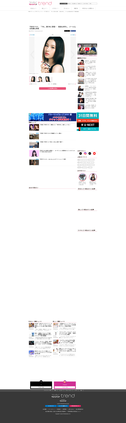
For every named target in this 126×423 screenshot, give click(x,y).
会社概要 (44, 409)
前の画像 (32, 34)
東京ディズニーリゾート (82, 159)
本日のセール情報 (87, 8)
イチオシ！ (55, 8)
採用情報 (64, 409)
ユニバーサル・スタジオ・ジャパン (87, 162)
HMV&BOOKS (74, 405)
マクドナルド (84, 167)
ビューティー (41, 11)
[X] (80, 153)
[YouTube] (94, 153)
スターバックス (91, 159)
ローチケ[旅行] (62, 405)
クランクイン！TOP (47, 390)
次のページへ (71, 84)
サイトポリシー (51, 409)
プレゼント (66, 8)
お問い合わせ (71, 409)
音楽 (81, 390)
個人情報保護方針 (79, 409)
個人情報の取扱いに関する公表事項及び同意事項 (55, 411)
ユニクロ (84, 164)
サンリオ (90, 167)
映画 (55, 390)
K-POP (79, 167)
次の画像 (72, 34)
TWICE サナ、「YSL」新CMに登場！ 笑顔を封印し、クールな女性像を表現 (59, 11)
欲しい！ (44, 8)
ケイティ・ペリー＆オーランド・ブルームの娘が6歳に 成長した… (80, 3)
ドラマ (76, 390)
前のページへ (34, 84)
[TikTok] (89, 153)
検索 (75, 8)
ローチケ (50, 405)
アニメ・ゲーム (68, 390)
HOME (29, 11)
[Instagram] (85, 153)
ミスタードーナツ (91, 164)
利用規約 (59, 409)
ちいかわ (79, 164)
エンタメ (60, 390)
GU (78, 162)
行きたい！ (33, 8)
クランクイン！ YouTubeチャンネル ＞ (90, 55)
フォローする (41, 387)
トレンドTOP (34, 11)
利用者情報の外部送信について (74, 411)
